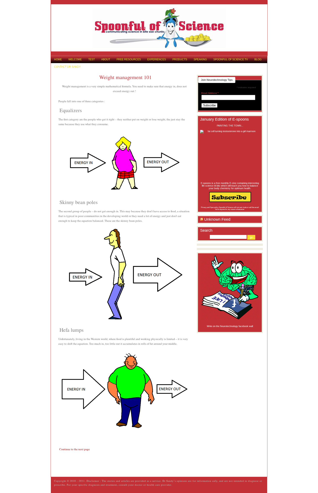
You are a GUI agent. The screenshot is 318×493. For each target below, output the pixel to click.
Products (179, 59)
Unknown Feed (217, 219)
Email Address (209, 93)
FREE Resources (129, 59)
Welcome (75, 59)
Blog (258, 59)
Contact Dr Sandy (67, 66)
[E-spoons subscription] (230, 197)
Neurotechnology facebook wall (236, 326)
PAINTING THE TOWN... (230, 125)
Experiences (156, 59)
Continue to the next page (74, 449)
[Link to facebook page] (230, 287)
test (91, 59)
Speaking (200, 59)
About (105, 59)
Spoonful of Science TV (230, 59)
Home (58, 59)
